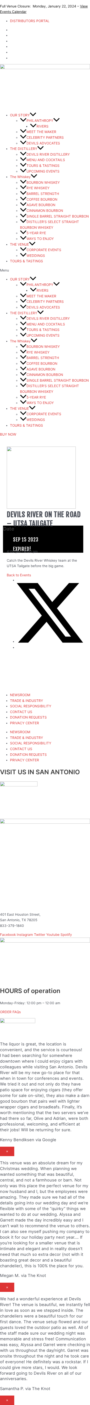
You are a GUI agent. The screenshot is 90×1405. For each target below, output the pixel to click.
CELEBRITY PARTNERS (45, 137)
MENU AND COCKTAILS (45, 160)
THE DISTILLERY (23, 149)
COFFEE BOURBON (41, 199)
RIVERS (42, 126)
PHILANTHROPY (39, 121)
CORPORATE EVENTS (43, 250)
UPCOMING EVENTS (43, 171)
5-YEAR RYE (36, 233)
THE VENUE (19, 244)
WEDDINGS (35, 256)
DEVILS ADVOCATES (43, 143)
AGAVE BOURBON (40, 205)
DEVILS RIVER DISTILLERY (48, 154)
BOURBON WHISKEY (43, 182)
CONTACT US (21, 712)
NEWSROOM (20, 695)
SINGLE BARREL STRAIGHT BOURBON (57, 216)
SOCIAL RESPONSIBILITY (30, 706)
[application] (33, 115)
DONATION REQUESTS (28, 717)
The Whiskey (20, 177)
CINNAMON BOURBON (44, 211)
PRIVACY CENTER (24, 723)
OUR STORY (20, 115)
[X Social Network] (50, 641)
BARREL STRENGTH (42, 194)
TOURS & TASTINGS (43, 166)
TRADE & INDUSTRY (26, 701)
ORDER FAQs (10, 1012)
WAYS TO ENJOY (40, 239)
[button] (45, 270)
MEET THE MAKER (41, 132)
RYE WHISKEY (38, 188)
